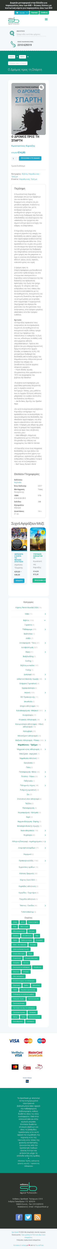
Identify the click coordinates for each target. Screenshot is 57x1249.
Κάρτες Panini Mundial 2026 (26, 608)
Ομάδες (26, 985)
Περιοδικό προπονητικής (28, 990)
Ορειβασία (28, 763)
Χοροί (28, 817)
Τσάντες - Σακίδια (27, 906)
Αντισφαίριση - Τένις (27, 643)
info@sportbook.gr (41, 1207)
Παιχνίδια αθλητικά (27, 899)
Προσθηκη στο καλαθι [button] (43, 580)
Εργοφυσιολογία (28, 688)
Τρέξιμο (34, 179)
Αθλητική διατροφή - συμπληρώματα (27, 841)
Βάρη (28, 652)
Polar (14, 926)
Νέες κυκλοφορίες (18, 976)
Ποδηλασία (28, 781)
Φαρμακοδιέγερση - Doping (28, 822)
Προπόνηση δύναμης (18, 1003)
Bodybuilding (28, 656)
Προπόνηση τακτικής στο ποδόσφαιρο (24, 1008)
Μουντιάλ (16, 972)
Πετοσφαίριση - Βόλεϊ (27, 772)
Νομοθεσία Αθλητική (28, 758)
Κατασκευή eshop (19, 1245)
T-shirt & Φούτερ (27, 912)
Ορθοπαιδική (36, 985)
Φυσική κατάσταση (34, 1017)
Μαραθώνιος (24, 179)
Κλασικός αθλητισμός (31, 958)
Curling (28, 661)
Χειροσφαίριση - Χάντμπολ (28, 813)
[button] (41, 87)
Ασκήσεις (16, 935)
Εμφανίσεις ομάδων (27, 867)
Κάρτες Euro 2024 (27, 880)
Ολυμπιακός (16, 985)
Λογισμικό (27, 854)
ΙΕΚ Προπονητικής (27, 697)
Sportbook (15, 1232)
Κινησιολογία (28, 715)
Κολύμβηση (27, 731)
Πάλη (28, 767)
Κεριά (30, 953)
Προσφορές (32, 1012)
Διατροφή (28, 674)
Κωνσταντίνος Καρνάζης (23, 146)
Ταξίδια (28, 803)
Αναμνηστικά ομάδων (26, 848)
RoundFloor (39, 1245)
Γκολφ (28, 670)
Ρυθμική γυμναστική (28, 790)
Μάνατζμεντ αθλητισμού (28, 736)
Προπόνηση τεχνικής (19, 1012)
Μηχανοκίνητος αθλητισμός (28, 749)
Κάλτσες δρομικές (26, 874)
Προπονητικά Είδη (26, 861)
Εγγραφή (34, 12)
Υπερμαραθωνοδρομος (37, 556)
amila (22, 922)
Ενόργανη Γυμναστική (28, 684)
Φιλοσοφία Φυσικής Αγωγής (28, 826)
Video (27, 614)
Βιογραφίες (39, 940)
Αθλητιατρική (24, 926)
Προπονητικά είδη (33, 999)
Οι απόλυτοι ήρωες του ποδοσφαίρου (23, 981)
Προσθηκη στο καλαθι (30, 158)
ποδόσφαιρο (30, 1021)
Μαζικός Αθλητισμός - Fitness (27, 740)
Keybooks (17, 482)
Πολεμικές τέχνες (27, 785)
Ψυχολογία (28, 835)
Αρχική (11, 57)
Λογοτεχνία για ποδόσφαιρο (21, 967)
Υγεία (23, 1017)
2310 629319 (24, 44)
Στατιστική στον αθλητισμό (28, 799)
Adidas (15, 922)
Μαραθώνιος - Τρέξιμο (28, 745)
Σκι (28, 794)
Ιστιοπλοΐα (28, 702)
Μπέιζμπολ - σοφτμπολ (28, 754)
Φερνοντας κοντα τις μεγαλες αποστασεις (18, 559)
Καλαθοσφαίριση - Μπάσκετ (27, 711)
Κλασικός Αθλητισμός (28, 720)
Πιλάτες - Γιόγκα (27, 776)
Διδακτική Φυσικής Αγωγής (28, 679)
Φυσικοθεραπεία (27, 831)
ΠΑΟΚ (15, 990)
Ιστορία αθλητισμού (28, 706)
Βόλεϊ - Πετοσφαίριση (19, 944)
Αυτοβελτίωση (27, 647)
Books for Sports (33, 922)
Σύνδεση (44, 12)
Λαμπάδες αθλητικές (27, 886)
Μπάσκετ (26, 972)
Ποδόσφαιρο (27, 629)
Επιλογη (19, 581)
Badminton (28, 634)
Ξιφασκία (28, 625)
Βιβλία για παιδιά (27, 665)
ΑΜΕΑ (28, 638)
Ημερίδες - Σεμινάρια (27, 893)
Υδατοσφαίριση (28, 808)
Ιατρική (27, 693)
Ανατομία (31, 931)
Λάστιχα (26, 963)
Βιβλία (22, 57)
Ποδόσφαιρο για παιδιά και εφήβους (23, 994)
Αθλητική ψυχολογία (19, 931)
